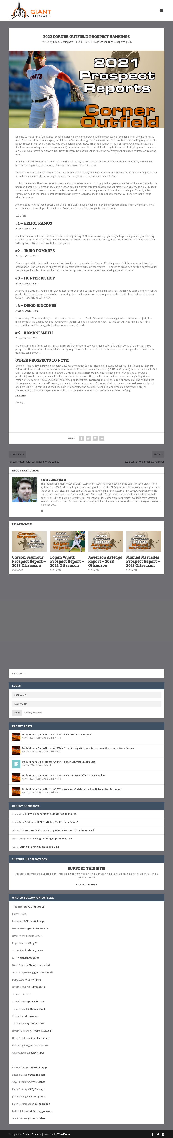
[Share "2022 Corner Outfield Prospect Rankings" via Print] (101, 438)
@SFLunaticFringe (34, 921)
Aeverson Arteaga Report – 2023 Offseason (105, 561)
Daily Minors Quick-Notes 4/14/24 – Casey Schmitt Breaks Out (58, 761)
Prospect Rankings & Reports (109, 41)
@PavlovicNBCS (36, 1052)
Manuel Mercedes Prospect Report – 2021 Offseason (143, 561)
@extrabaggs (39, 1067)
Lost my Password (33, 712)
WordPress (63, 1134)
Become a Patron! (86, 884)
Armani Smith (38, 332)
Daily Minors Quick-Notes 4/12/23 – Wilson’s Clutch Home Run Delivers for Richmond (71, 789)
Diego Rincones (40, 305)
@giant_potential (39, 965)
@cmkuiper (31, 1016)
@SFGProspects (36, 986)
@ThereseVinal (36, 1009)
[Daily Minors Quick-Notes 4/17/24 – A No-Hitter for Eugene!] (16, 737)
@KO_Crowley (36, 1089)
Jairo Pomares (39, 250)
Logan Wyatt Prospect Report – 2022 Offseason (67, 561)
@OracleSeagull (43, 1030)
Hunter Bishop (39, 278)
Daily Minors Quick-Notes (48, 737)
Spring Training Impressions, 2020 (53, 838)
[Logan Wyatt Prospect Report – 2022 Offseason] (67, 541)
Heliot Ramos (38, 223)
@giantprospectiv (42, 972)
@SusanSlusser (36, 1074)
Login (17, 712)
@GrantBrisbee (36, 1118)
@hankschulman (40, 1038)
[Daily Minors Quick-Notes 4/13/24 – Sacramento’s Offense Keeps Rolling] (16, 777)
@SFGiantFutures (34, 906)
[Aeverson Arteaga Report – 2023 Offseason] (105, 541)
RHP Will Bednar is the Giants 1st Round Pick (51, 813)
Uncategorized (43, 765)
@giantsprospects (28, 957)
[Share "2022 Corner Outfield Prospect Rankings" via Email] (95, 438)
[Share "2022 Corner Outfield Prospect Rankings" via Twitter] (88, 438)
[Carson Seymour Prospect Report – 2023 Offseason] (29, 541)
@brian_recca (35, 950)
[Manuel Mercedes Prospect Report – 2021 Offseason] (143, 541)
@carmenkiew (35, 1023)
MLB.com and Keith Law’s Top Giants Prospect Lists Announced (56, 830)
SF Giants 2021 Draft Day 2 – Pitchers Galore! (51, 822)
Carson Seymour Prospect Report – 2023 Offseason (29, 561)
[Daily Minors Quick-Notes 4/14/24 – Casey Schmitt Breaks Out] (16, 764)
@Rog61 (32, 943)
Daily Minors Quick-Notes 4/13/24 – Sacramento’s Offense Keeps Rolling (64, 775)
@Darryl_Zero (33, 979)
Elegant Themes (32, 1134)
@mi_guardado (41, 1104)
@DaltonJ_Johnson (41, 1111)
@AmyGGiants (36, 1081)
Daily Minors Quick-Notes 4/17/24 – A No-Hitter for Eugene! (57, 734)
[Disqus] (86, 626)
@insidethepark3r (35, 1096)
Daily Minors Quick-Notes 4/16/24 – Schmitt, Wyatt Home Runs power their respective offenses (78, 748)
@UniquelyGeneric (37, 928)
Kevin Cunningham (63, 41)
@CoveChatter (35, 1001)
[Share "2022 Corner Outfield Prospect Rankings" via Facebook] (81, 438)
